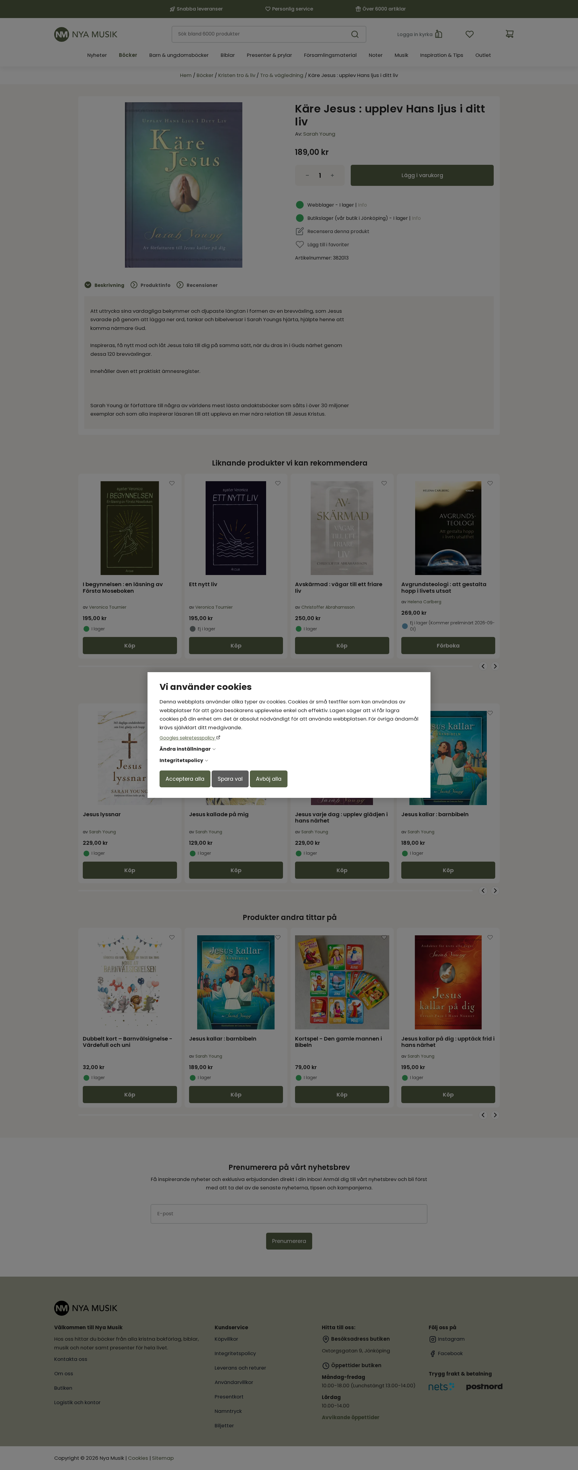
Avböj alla (268, 779)
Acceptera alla (185, 779)
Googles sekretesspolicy (188, 738)
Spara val (230, 779)
